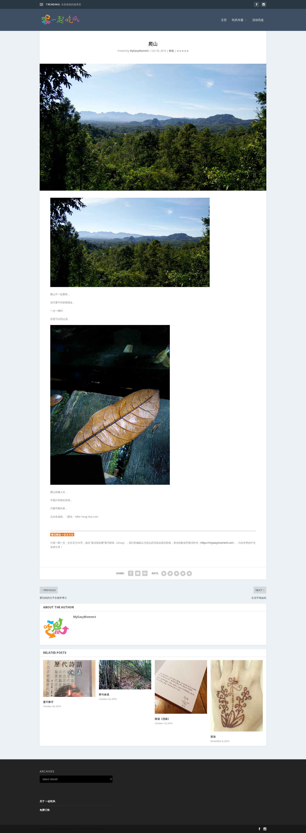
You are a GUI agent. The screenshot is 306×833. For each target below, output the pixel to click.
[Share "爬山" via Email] (137, 573)
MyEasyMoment (139, 50)
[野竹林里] (125, 675)
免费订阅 (45, 810)
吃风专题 (237, 20)
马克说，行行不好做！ (73, 4)
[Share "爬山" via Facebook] (130, 573)
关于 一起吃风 (47, 801)
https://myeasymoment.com (217, 542)
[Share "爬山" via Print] (144, 573)
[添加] (237, 696)
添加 (213, 736)
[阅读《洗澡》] (181, 687)
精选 (171, 50)
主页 (224, 20)
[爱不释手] (69, 678)
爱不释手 (48, 702)
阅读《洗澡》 (162, 718)
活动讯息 (258, 20)
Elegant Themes (64, 829)
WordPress (97, 829)
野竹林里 (104, 694)
